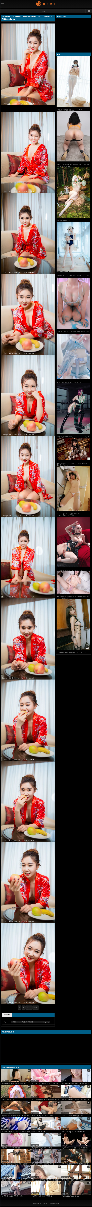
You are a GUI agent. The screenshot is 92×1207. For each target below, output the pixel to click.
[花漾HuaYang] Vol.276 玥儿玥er (42, 1116)
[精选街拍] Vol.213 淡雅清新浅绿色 (43, 1164)
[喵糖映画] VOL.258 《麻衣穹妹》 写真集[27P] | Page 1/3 (73, 276)
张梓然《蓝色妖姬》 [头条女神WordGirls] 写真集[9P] (16, 1180)
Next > (35, 1007)
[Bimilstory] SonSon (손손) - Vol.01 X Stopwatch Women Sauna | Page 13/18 (71, 515)
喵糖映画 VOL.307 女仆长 (40, 1132)
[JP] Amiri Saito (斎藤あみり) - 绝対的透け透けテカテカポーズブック (76, 1148)
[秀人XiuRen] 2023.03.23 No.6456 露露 (14, 1083)
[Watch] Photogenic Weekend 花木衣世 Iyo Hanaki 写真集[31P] (76, 1083)
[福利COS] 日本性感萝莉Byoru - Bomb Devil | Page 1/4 (73, 437)
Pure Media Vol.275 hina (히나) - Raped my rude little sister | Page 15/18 (73, 597)
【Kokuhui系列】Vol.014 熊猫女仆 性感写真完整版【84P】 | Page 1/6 (72, 464)
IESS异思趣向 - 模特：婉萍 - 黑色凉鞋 (73, 1180)
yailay (47, 1022)
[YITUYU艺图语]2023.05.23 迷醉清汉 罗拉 (74, 1164)
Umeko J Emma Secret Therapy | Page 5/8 (70, 570)
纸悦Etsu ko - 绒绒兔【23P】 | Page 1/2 (69, 382)
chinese (39, 1022)
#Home (43, 11)
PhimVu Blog (46, 3)
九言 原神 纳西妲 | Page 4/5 (65, 221)
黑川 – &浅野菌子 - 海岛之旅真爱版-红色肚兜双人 (46, 1100)
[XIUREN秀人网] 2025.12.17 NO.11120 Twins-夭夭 (16, 1132)
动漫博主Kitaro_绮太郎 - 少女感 (42, 1148)
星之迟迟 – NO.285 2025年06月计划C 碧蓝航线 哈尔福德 (46, 1083)
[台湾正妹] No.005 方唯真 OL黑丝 (12, 1196)
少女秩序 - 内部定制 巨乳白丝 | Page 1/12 (69, 110)
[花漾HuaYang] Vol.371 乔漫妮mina (73, 1132)
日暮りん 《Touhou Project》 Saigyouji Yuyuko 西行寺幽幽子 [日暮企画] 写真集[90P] (76, 1100)
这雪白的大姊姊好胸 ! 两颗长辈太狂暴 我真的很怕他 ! (46, 1180)
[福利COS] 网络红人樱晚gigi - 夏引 (72, 1116)
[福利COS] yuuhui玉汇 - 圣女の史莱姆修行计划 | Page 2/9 (73, 332)
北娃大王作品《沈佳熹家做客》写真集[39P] (16, 1116)
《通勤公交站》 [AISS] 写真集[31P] (43, 1196)
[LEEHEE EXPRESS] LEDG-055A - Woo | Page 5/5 (72, 653)
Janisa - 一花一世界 (8, 1100)
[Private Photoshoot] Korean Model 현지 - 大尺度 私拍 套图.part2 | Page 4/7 (73, 165)
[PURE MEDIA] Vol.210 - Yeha (70, 1196)
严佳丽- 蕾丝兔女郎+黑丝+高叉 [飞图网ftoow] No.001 (16, 1164)
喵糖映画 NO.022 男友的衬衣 (11, 1148)
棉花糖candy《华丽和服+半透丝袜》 (23, 1022)
